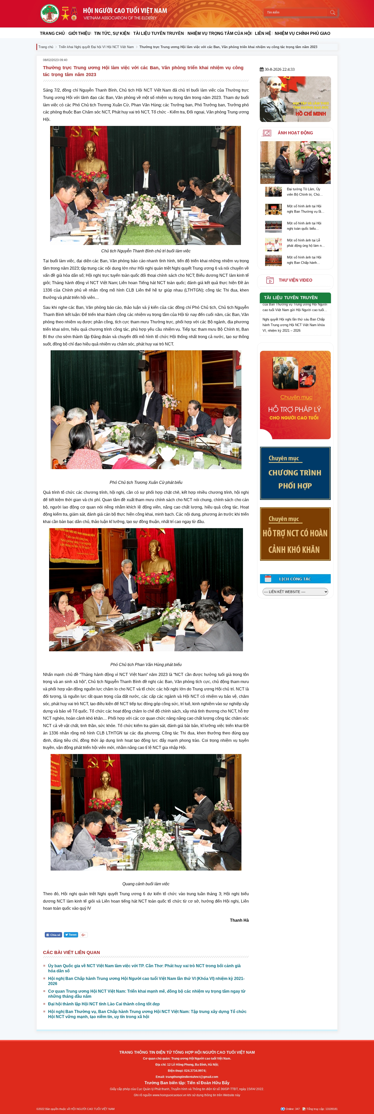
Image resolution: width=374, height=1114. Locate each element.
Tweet (73, 934)
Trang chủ (45, 47)
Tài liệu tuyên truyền (291, 297)
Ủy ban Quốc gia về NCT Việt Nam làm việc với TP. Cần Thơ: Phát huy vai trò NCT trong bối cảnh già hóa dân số (144, 968)
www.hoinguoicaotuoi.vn (169, 1095)
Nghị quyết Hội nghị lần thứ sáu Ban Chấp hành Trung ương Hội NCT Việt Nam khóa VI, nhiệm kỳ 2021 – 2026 (294, 316)
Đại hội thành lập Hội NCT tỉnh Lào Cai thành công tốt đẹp (104, 1004)
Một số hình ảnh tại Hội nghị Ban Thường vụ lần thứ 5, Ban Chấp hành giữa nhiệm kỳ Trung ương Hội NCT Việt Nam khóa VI (305, 209)
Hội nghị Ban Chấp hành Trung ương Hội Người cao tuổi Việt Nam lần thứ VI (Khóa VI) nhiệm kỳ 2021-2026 (146, 981)
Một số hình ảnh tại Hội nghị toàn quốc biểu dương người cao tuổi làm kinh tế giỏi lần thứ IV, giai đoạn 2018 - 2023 (305, 226)
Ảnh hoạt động (295, 133)
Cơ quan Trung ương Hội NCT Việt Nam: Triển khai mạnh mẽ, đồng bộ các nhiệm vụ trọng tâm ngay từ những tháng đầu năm (147, 994)
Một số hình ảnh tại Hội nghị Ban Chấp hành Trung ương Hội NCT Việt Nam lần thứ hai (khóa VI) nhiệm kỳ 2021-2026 (306, 260)
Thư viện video (295, 280)
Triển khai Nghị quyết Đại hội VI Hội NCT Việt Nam (96, 47)
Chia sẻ (55, 934)
